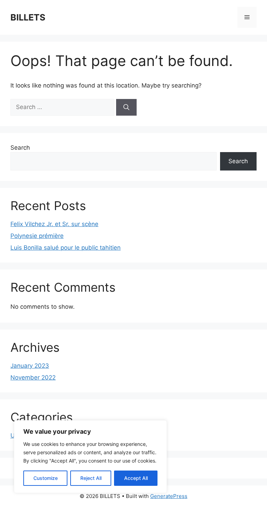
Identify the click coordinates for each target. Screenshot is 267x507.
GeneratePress (168, 496)
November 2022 (33, 377)
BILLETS (27, 17)
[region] (90, 456)
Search (20, 147)
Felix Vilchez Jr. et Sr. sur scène (54, 224)
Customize (45, 478)
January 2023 (29, 365)
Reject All (91, 478)
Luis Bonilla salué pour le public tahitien (65, 247)
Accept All (136, 478)
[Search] (126, 107)
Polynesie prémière (37, 235)
